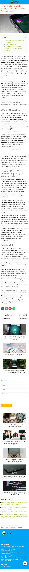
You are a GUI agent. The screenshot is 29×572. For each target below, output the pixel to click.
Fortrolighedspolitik (5, 566)
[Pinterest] (10, 308)
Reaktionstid (9, 50)
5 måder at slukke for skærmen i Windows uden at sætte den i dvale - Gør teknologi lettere (12, 547)
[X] (6, 308)
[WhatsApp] (13, 308)
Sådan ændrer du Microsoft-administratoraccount (14, 506)
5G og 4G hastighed (11, 44)
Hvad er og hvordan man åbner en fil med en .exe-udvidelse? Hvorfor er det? (7, 316)
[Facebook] (2, 308)
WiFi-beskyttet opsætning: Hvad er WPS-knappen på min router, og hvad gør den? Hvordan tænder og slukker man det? (14, 516)
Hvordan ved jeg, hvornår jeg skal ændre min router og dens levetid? (21, 316)
